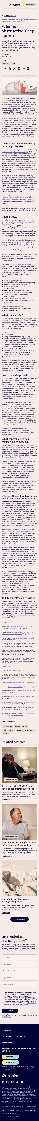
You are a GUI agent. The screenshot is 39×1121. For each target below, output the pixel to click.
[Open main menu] (5, 5)
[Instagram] (7, 1082)
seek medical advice (11, 607)
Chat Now (10, 1062)
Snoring (5, 734)
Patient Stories (8, 730)
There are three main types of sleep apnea (18, 223)
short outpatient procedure (12, 557)
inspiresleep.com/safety (18, 21)
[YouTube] (22, 1082)
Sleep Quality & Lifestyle (25, 730)
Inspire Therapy (21, 726)
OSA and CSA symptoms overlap (17, 265)
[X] (17, 1082)
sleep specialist (12, 410)
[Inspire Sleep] (10, 1076)
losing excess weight (14, 455)
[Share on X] (14, 68)
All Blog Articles (10, 16)
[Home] (14, 5)
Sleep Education (9, 64)
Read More (6, 800)
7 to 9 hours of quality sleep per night (19, 151)
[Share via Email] (23, 68)
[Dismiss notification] (33, 1097)
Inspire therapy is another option (19, 532)
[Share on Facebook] (10, 68)
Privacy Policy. (31, 1116)
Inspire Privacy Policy (20, 1005)
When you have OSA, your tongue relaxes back (19, 118)
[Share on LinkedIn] (19, 68)
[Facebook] (12, 1082)
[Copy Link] (28, 68)
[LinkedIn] (3, 1082)
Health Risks (7, 726)
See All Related (20, 919)
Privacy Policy (6, 1017)
